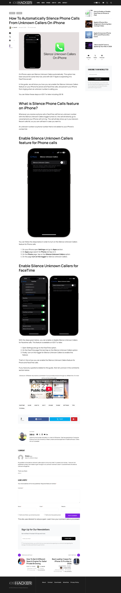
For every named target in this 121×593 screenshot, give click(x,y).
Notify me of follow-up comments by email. (29, 515)
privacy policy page (51, 378)
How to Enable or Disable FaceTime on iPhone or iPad (102, 13)
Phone (58, 405)
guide (29, 405)
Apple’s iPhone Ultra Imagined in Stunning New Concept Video (102, 24)
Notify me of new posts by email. (53, 515)
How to (12, 13)
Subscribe (68, 538)
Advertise (66, 582)
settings (66, 405)
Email (41, 506)
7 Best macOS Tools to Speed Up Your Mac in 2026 (103, 45)
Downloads (57, 582)
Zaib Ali (31, 434)
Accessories (62, 566)
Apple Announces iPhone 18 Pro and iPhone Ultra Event (102, 35)
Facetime (22, 405)
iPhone (19, 13)
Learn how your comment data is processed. (63, 519)
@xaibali (36, 441)
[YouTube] (103, 2)
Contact (50, 582)
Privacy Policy (75, 582)
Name (19, 506)
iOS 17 (43, 405)
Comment (20, 488)
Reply (19, 473)
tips (73, 405)
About (44, 582)
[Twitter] (107, 2)
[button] (10, 3)
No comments (41, 570)
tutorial (22, 408)
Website (63, 506)
